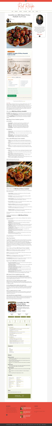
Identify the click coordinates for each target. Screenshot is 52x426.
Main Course (25, 11)
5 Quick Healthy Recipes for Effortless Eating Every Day (26, 412)
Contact (37, 11)
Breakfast (16, 11)
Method (20, 322)
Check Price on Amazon (12, 95)
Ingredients (9, 322)
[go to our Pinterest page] (25, 1)
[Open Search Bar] (40, 11)
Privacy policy (24, 424)
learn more (23, 101)
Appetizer (20, 11)
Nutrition (25, 322)
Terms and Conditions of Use (30, 424)
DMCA (35, 424)
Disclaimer (40, 424)
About (33, 11)
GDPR (37, 424)
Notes (29, 322)
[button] (29, 327)
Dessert (30, 11)
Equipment (15, 322)
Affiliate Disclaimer (44, 424)
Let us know (16, 396)
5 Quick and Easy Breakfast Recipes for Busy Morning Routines (26, 416)
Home (12, 11)
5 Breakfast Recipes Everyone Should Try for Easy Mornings (27, 408)
